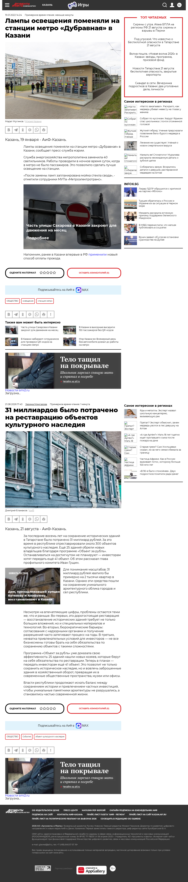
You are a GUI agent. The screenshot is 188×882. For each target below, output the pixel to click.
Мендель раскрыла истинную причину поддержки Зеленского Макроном (158, 215)
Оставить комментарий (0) (94, 273)
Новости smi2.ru (17, 390)
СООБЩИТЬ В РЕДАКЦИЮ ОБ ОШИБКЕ (121, 819)
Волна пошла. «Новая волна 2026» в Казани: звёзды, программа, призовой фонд (153, 57)
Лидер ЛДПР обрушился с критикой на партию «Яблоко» (160, 190)
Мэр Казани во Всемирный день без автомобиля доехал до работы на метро (98, 342)
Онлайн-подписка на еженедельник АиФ (133, 810)
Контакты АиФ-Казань (70, 814)
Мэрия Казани (33, 121)
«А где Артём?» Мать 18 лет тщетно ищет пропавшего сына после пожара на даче (160, 437)
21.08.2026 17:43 (13, 404)
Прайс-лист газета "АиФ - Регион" (106, 814)
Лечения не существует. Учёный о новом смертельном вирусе (159, 144)
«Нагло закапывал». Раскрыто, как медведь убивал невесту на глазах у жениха (160, 109)
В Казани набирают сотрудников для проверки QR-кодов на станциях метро (40, 342)
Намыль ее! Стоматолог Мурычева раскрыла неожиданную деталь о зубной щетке (159, 157)
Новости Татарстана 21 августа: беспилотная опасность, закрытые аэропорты (153, 71)
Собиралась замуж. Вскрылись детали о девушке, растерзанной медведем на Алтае (159, 169)
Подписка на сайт (42, 814)
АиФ (31, 510)
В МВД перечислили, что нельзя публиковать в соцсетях (157, 226)
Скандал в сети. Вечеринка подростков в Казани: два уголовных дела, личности (153, 86)
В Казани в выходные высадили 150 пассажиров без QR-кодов (97, 328)
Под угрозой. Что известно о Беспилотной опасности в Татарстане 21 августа (153, 42)
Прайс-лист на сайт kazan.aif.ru (147, 814)
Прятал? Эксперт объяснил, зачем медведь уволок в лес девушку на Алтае (159, 425)
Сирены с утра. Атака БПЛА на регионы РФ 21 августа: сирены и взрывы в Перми (153, 27)
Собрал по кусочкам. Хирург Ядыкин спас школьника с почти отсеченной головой (161, 121)
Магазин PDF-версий (93, 810)
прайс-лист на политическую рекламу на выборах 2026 (64, 819)
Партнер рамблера (63, 868)
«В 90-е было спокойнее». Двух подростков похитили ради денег (159, 472)
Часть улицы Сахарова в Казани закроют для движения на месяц (71, 227)
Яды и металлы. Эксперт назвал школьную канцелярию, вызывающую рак (158, 413)
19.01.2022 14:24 (13, 15)
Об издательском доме (45, 810)
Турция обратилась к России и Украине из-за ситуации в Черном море (158, 203)
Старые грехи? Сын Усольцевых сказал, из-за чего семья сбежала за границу (160, 449)
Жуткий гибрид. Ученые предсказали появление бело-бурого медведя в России (161, 133)
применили (97, 254)
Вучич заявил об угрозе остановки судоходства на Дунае (159, 238)
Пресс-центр (71, 810)
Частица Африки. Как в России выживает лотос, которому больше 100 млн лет (160, 462)
